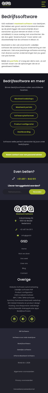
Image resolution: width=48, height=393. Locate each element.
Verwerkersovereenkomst (24, 389)
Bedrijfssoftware (24, 311)
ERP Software (24, 331)
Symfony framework (15, 300)
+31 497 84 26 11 (26, 229)
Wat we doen (24, 253)
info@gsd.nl (26, 235)
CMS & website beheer (23, 295)
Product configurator (24, 124)
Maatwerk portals (24, 107)
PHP (31, 289)
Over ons (24, 263)
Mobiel (14, 303)
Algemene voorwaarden (24, 371)
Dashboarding (24, 132)
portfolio (14, 61)
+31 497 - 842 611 (26, 178)
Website (13, 287)
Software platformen (24, 115)
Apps (37, 308)
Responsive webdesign (29, 305)
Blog (24, 268)
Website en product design (28, 303)
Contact (24, 273)
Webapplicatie (28, 308)
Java (17, 305)
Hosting (12, 305)
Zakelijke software (22, 289)
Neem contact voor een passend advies (24, 155)
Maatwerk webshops (24, 99)
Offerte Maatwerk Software (24, 356)
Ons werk (24, 258)
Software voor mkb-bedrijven (24, 337)
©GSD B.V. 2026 (24, 363)
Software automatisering (27, 287)
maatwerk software (23, 23)
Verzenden (37, 192)
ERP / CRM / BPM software (23, 297)
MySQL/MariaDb (15, 308)
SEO (9, 303)
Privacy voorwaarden (24, 380)
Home (24, 249)
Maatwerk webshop (32, 300)
